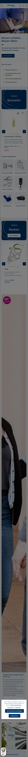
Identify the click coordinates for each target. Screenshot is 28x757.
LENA (6, 269)
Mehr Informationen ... (16, 705)
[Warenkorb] (26, 5)
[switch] (3, 755)
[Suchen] (22, 5)
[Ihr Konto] (19, 5)
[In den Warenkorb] (18, 113)
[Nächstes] (25, 29)
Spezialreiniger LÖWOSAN (12, 136)
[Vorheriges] (22, 29)
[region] (14, 35)
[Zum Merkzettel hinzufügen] (22, 113)
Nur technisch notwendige (14, 711)
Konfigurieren (14, 716)
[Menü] (2, 5)
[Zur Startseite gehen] (11, 6)
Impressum (18, 707)
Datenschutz (10, 707)
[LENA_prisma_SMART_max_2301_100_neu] (14, 20)
